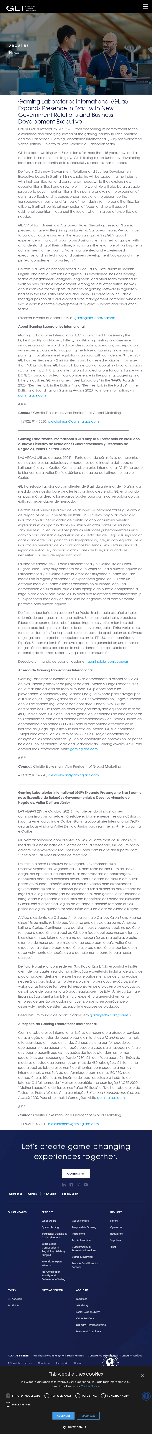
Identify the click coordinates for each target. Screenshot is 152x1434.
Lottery (114, 1220)
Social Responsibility (88, 1312)
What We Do (49, 1220)
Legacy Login (70, 1193)
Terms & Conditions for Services (85, 1265)
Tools (12, 1290)
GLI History (82, 1305)
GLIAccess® (15, 1299)
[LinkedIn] (64, 1185)
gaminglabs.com (32, 395)
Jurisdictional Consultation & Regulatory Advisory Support (54, 1249)
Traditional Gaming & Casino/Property (54, 1235)
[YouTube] (85, 1185)
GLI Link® (13, 1305)
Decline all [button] (88, 1415)
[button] (76, 1427)
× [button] (142, 1375)
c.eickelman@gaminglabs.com (73, 421)
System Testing (50, 1227)
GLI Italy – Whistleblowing (91, 1325)
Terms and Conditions (88, 1331)
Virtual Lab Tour (85, 1318)
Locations (81, 1299)
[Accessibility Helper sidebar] (146, 1396)
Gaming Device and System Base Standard (58, 1355)
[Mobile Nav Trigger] (145, 6)
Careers (32, 1193)
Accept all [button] (63, 1415)
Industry (116, 1212)
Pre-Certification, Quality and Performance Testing (53, 1275)
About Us (82, 1290)
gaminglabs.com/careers (94, 317)
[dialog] (76, 1400)
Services (47, 1212)
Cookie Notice (90, 1386)
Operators (116, 1227)
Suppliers (115, 1240)
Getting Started (52, 1290)
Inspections (78, 1233)
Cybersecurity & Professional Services (84, 1248)
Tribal (113, 1246)
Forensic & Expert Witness (52, 1263)
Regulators (116, 1233)
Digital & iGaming (82, 1257)
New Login (50, 1193)
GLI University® (80, 1220)
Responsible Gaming (84, 1227)
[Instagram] (78, 1185)
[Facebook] (71, 1185)
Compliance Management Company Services (115, 1355)
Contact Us (76, 1173)
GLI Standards (17, 1212)
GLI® (21, 8)
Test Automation (81, 1240)
